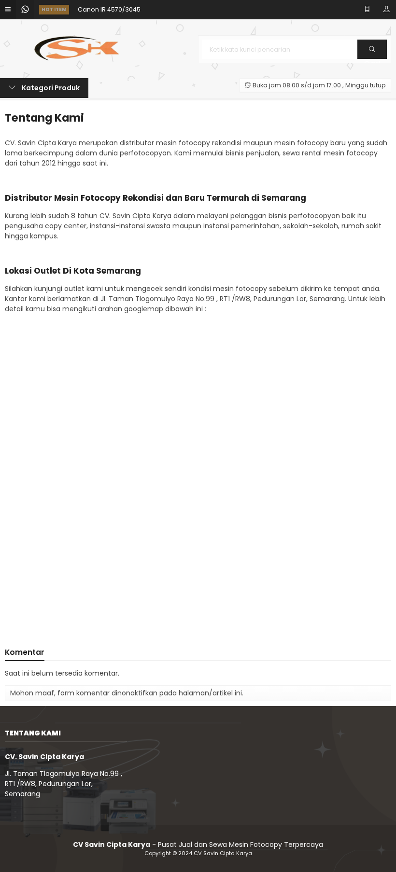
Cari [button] (372, 58)
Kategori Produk (50, 88)
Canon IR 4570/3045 (109, 6)
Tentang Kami (44, 117)
